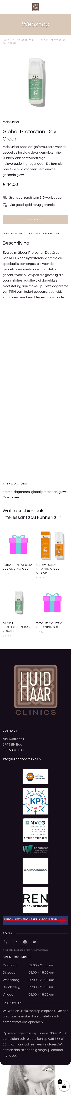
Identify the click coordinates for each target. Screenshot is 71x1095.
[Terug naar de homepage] (35, 7)
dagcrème (22, 492)
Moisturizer (11, 122)
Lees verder (35, 219)
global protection (44, 492)
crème (7, 492)
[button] (4, 7)
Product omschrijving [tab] (44, 233)
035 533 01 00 (13, 750)
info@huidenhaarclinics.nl (22, 759)
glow (62, 492)
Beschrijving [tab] (13, 233)
